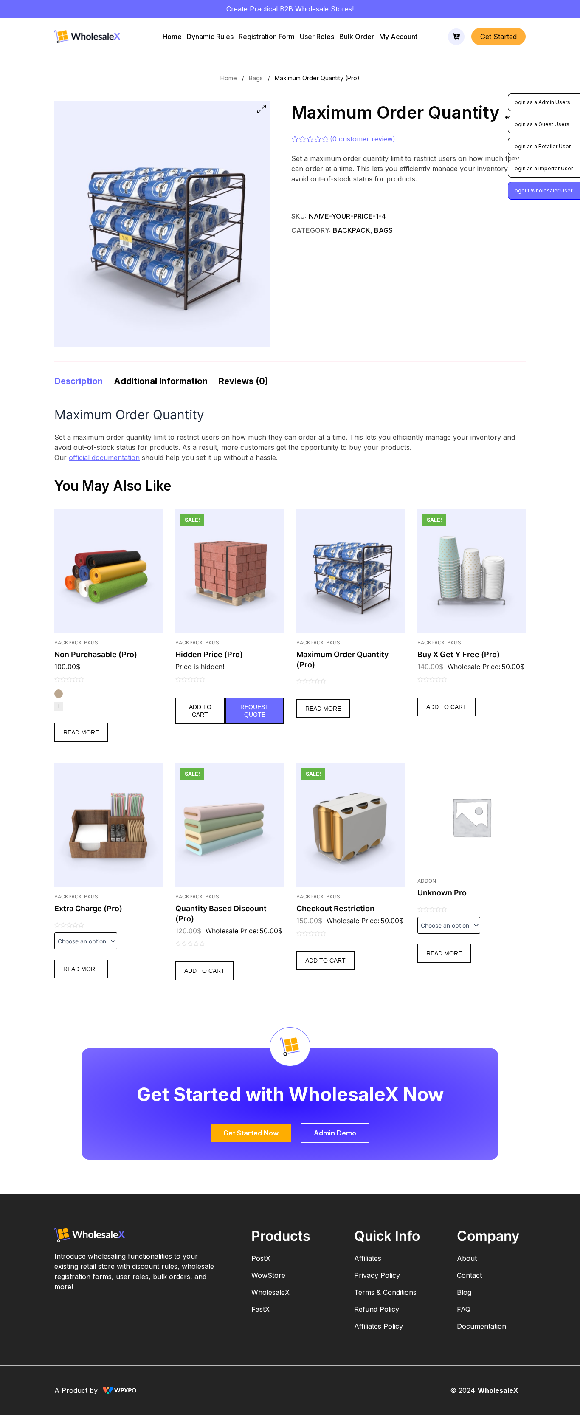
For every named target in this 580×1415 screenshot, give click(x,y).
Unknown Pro (442, 892)
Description (79, 381)
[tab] (78, 381)
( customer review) (362, 139)
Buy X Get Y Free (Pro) (458, 654)
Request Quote (254, 710)
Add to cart (200, 710)
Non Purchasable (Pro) (95, 654)
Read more (81, 732)
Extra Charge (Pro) (88, 908)
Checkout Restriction (335, 908)
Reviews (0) (243, 381)
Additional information (161, 381)
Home (172, 36)
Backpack (351, 230)
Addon (426, 881)
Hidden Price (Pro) (209, 654)
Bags (256, 78)
